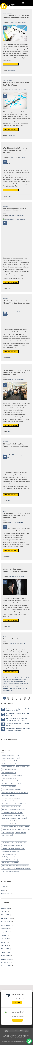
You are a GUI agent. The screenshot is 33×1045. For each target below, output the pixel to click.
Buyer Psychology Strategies (9, 778)
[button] (23, 3)
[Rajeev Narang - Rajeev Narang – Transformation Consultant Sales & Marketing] (7, 8)
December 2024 (6, 918)
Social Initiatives (23, 1035)
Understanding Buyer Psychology (10, 862)
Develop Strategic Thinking (8, 795)
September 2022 (6, 966)
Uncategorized (11, 70)
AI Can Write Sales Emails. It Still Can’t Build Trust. (17, 714)
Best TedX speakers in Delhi (9, 769)
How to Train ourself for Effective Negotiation (13, 809)
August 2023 (5, 932)
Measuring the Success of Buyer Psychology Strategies (15, 826)
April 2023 (4, 945)
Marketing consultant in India (10, 683)
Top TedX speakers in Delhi (8, 857)
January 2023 (5, 952)
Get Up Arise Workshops (16, 1034)
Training (7, 1035)
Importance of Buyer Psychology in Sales (12, 812)
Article (5, 145)
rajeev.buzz (22, 22)
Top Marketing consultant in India (11, 686)
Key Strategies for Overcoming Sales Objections (14, 818)
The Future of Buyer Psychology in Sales (12, 845)
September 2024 (6, 925)
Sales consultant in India (8, 832)
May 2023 (4, 942)
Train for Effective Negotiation (9, 860)
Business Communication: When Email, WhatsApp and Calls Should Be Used (16, 372)
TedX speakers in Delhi (7, 842)
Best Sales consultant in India (13, 679)
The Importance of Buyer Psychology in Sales (13, 848)
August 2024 (5, 928)
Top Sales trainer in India (19, 688)
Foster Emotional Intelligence (9, 801)
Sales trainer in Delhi (20, 832)
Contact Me (15, 1036)
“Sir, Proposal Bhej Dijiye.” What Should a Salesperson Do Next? (18, 709)
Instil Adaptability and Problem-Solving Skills (13, 815)
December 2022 (6, 955)
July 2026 (4, 911)
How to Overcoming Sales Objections (11, 806)
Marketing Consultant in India (15, 639)
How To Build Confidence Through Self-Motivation (14, 803)
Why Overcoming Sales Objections (10, 871)
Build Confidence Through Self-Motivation (12, 775)
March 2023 (5, 949)
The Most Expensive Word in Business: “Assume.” (17, 724)
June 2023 (4, 938)
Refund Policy (25, 1036)
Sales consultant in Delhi (24, 829)
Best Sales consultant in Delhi (9, 761)
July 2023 (4, 935)
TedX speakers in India (22, 685)
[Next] (28, 698)
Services (5, 1034)
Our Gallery (7, 1036)
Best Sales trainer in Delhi (8, 766)
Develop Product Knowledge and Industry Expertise (15, 792)
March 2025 (5, 915)
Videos (27, 1034)
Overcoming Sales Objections (9, 829)
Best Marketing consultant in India (10, 758)
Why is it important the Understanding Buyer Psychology (16, 868)
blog (4, 511)
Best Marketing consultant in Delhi (10, 755)
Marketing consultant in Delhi (9, 821)
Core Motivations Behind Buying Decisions (12, 783)
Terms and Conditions (17, 1037)
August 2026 (5, 908)
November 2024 (6, 921)
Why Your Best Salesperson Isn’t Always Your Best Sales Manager (18, 729)
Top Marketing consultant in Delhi (10, 851)
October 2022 (5, 962)
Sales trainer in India (11, 685)
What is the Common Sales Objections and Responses (15, 865)
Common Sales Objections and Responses (12, 781)
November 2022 (6, 959)
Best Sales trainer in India (22, 766)
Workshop (14, 1035)
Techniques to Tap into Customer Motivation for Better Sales (15, 838)
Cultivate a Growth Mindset (9, 786)
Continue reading (10, 64)
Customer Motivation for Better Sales (11, 789)
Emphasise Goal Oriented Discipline (11, 798)
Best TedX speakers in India (18, 681)
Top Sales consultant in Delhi (9, 854)
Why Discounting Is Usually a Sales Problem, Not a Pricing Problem (15, 150)
